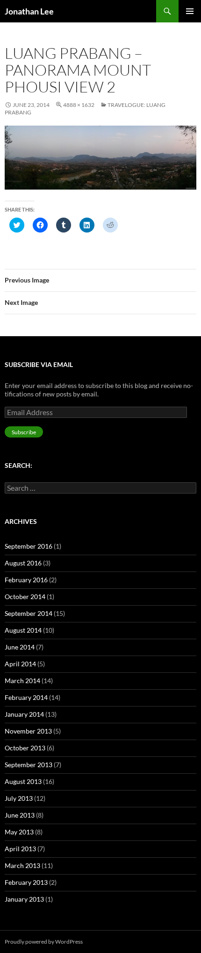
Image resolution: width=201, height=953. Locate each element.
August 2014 (23, 630)
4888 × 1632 (78, 104)
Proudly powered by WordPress (44, 941)
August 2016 (23, 563)
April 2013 (20, 849)
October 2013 (25, 748)
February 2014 (26, 697)
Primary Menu (190, 11)
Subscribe (24, 432)
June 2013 (20, 815)
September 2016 (28, 546)
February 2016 (26, 580)
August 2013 (23, 781)
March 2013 (22, 865)
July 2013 (19, 798)
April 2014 (20, 664)
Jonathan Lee (29, 11)
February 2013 (26, 882)
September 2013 (28, 765)
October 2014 (25, 596)
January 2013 (24, 899)
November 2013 (28, 731)
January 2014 (24, 714)
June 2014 (20, 647)
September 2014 (28, 613)
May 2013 (19, 832)
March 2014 (22, 681)
